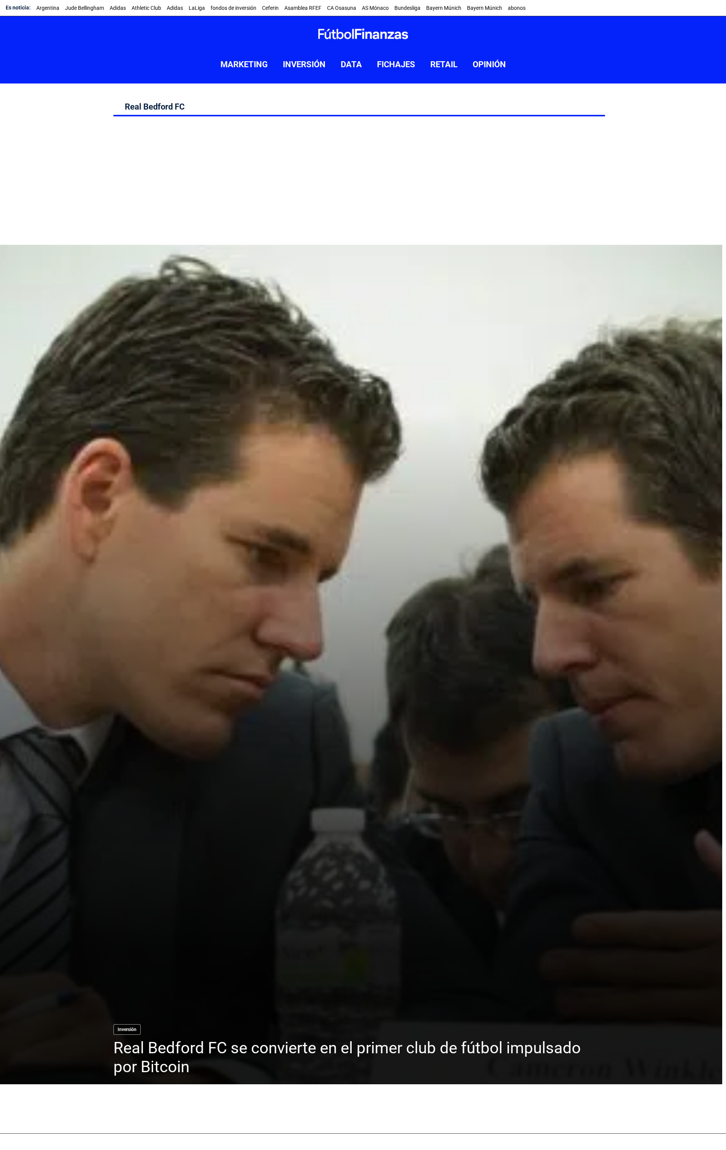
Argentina (47, 8)
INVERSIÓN (304, 64)
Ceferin (270, 8)
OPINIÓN (489, 64)
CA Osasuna (341, 8)
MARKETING (244, 64)
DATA (351, 64)
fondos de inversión (233, 8)
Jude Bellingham (84, 8)
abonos (517, 8)
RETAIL (444, 64)
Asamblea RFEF (302, 8)
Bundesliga (407, 8)
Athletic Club (146, 8)
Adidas (118, 8)
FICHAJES (396, 64)
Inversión (127, 1029)
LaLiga (197, 8)
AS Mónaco (375, 8)
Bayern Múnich (443, 8)
